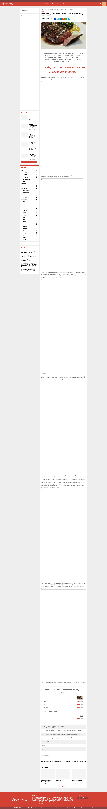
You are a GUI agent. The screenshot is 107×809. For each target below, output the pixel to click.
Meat (42, 755)
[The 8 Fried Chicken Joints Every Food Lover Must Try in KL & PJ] (24, 117)
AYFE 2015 (25, 174)
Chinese (24, 221)
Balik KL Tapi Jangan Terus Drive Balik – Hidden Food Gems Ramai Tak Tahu (33, 156)
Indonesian (25, 226)
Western (42, 11)
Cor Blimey (58, 780)
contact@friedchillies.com (41, 803)
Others (24, 181)
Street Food (25, 237)
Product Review (26, 195)
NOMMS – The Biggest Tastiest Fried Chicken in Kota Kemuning (48, 782)
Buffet (24, 219)
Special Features (26, 197)
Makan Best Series (26, 177)
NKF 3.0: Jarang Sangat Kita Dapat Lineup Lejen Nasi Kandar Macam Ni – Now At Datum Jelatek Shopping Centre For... (33, 146)
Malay (24, 208)
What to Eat (63, 3)
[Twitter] (98, 3)
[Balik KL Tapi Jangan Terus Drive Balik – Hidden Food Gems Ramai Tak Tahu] (24, 156)
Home (40, 3)
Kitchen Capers (26, 192)
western (46, 755)
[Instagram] (99, 3)
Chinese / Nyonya (26, 203)
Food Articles (46, 3)
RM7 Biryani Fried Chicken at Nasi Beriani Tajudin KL (76, 762)
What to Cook (55, 3)
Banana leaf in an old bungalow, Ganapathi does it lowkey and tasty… (51, 762)
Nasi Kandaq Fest (26, 179)
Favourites (23, 183)
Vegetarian (25, 212)
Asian (24, 201)
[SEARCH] (36, 10)
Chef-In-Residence (26, 190)
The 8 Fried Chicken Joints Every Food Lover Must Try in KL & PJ (33, 117)
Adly (43, 15)
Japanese (25, 228)
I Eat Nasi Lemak (26, 176)
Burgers (24, 185)
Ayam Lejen (25, 172)
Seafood (24, 235)
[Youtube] (101, 3)
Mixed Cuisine (25, 233)
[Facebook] (96, 3)
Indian (24, 206)
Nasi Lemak (25, 186)
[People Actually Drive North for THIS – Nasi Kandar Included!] (24, 126)
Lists (23, 194)
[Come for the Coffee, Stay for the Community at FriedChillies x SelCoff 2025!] (24, 134)
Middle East (25, 210)
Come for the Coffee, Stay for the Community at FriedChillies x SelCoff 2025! (33, 135)
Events (70, 3)
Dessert (24, 204)
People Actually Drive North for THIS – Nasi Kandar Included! (33, 126)
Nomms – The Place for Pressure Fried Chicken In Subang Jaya (77, 782)
